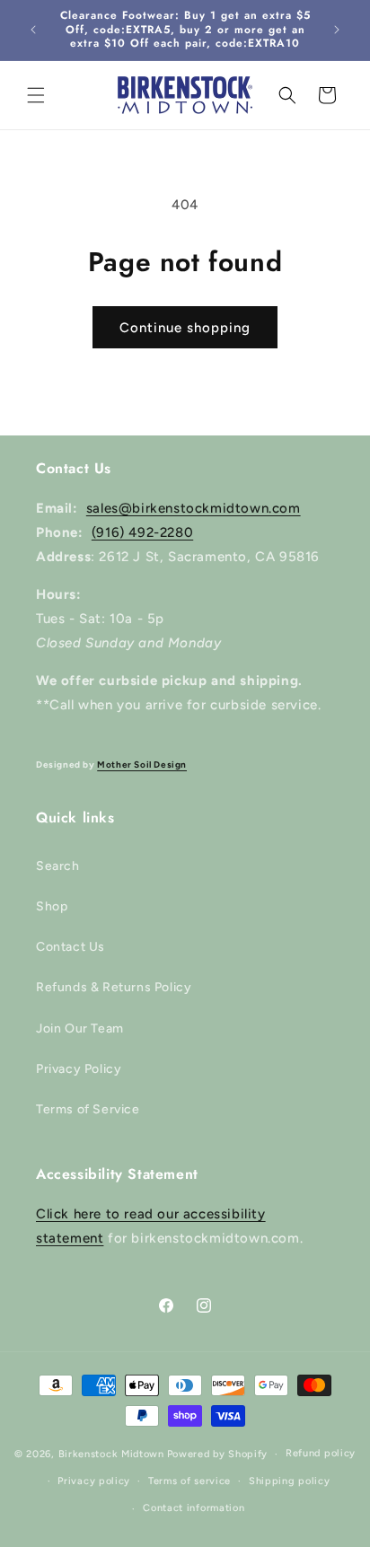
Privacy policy (93, 1481)
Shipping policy (289, 1481)
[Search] (287, 95)
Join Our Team (80, 1028)
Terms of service (189, 1481)
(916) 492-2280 (142, 532)
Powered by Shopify (218, 1454)
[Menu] (36, 95)
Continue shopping (185, 328)
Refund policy (321, 1453)
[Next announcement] (337, 29)
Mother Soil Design (142, 764)
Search (58, 866)
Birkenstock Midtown (111, 1454)
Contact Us (70, 946)
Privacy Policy (78, 1069)
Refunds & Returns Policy (113, 987)
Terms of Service (88, 1109)
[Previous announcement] (33, 29)
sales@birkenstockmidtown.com (193, 508)
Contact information (193, 1508)
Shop (51, 906)
